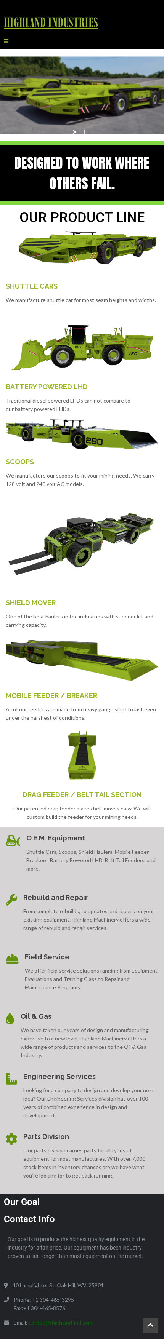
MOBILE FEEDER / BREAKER (51, 696)
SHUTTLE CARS (32, 286)
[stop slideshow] (83, 132)
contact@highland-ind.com (60, 1322)
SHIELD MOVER (31, 603)
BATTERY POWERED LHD (47, 387)
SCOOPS (20, 462)
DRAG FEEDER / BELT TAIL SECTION (82, 795)
